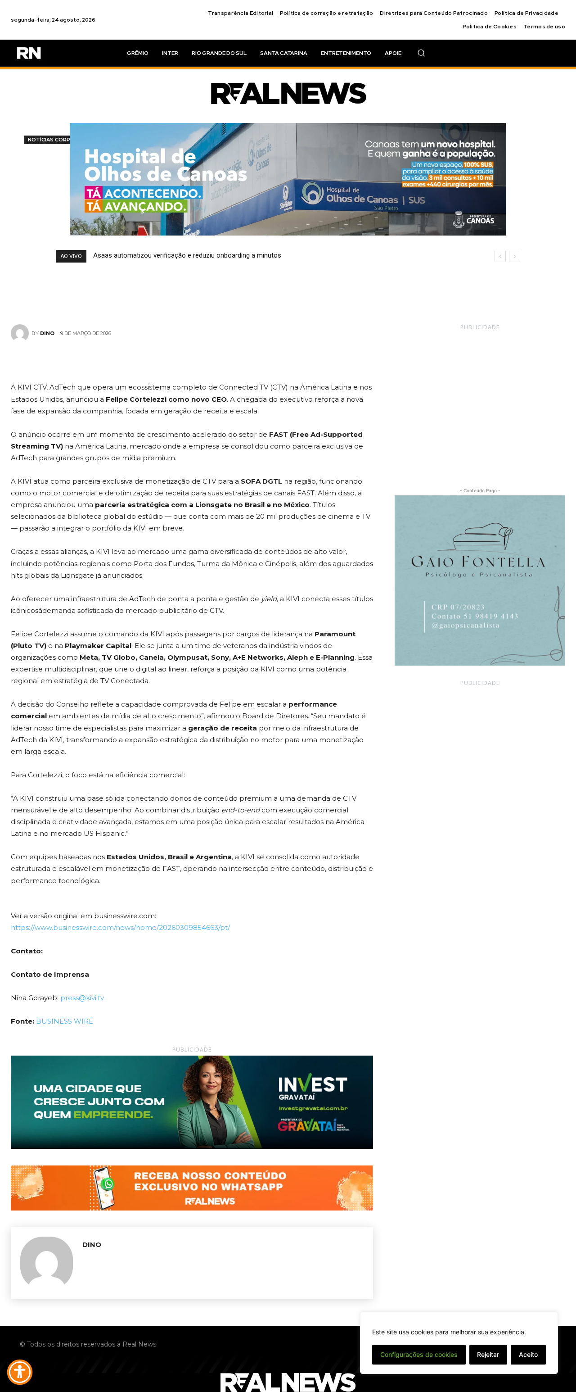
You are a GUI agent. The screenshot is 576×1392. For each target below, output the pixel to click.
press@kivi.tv (82, 997)
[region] (459, 1343)
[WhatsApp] (223, 360)
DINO (47, 333)
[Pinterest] (203, 360)
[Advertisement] (480, 400)
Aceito (528, 1354)
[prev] (500, 256)
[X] (182, 360)
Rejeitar (488, 1354)
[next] (514, 256)
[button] (421, 53)
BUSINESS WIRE (64, 1021)
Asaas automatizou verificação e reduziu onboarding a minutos (187, 255)
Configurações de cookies (419, 1354)
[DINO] (21, 333)
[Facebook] (161, 360)
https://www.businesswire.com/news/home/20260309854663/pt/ (120, 927)
